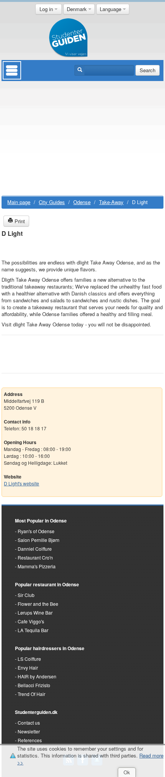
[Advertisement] (82, 140)
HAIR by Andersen (37, 676)
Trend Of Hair (31, 694)
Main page (18, 202)
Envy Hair (28, 667)
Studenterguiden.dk (36, 712)
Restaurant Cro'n (35, 557)
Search (147, 70)
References (30, 740)
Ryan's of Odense (36, 531)
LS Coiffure (29, 658)
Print (19, 221)
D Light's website (21, 483)
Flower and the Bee (38, 603)
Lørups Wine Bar (35, 612)
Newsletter (29, 731)
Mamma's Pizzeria (37, 566)
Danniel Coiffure (35, 548)
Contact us (29, 722)
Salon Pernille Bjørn (38, 540)
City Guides (52, 202)
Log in (47, 9)
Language (111, 9)
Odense (82, 202)
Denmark (77, 9)
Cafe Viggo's (31, 621)
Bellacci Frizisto (34, 685)
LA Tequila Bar (33, 630)
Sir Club (26, 595)
